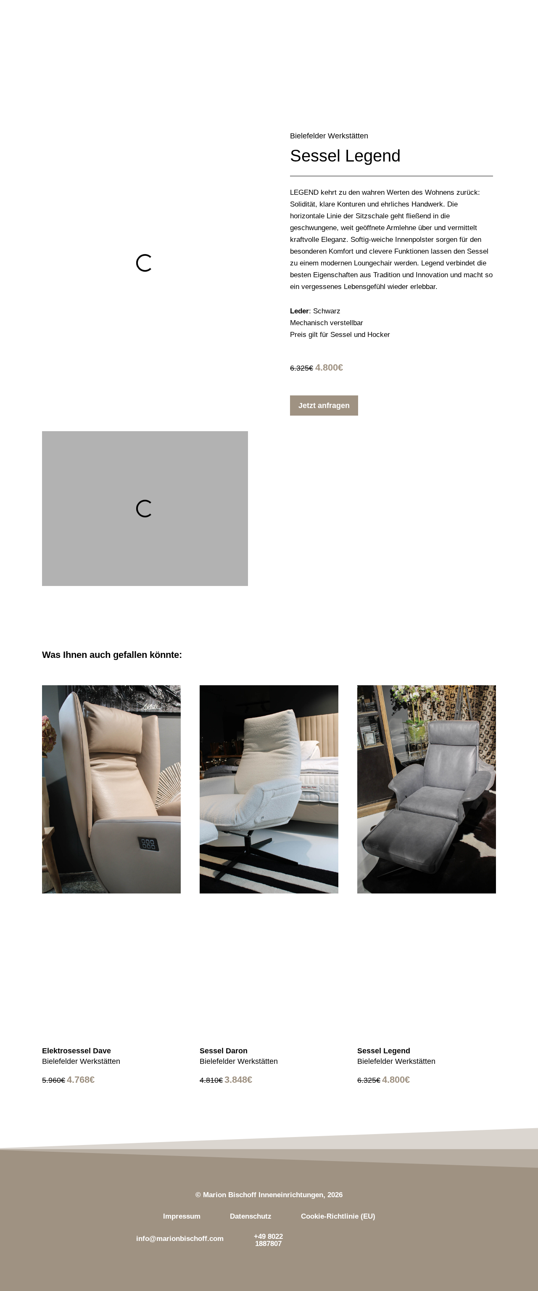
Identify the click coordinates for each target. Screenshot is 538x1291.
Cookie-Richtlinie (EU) (338, 1216)
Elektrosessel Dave (76, 1051)
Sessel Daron (224, 1051)
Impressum (181, 1216)
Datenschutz (251, 1216)
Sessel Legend (383, 1051)
